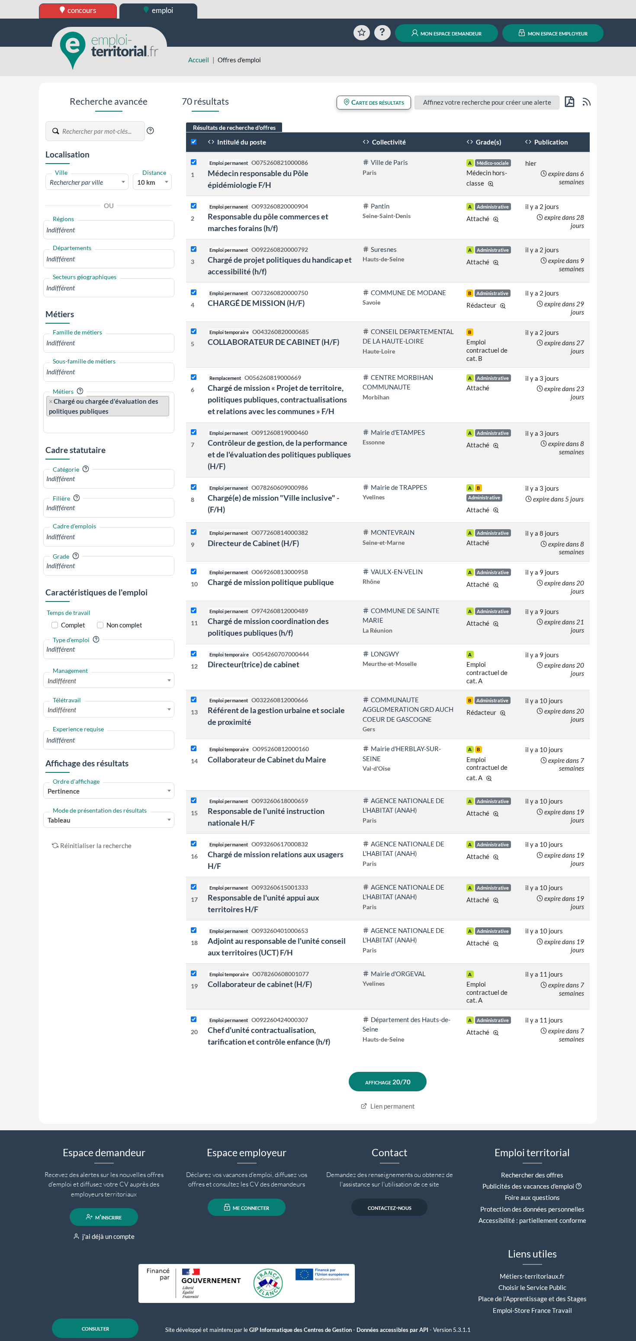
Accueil (198, 60)
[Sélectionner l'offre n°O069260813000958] (193, 572)
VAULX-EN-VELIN (397, 572)
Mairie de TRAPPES (399, 487)
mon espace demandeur (450, 33)
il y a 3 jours (542, 378)
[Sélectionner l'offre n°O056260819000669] (193, 378)
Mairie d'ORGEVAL (398, 974)
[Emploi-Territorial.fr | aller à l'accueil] (109, 50)
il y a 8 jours (542, 533)
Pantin (380, 206)
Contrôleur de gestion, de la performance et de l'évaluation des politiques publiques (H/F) (279, 454)
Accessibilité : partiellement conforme (532, 1220)
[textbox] (87, 182)
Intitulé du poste (241, 142)
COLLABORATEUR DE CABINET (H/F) (273, 342)
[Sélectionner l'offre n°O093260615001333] (193, 887)
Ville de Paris (389, 162)
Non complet (124, 625)
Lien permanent (392, 1106)
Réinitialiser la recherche (96, 845)
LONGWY (385, 654)
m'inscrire (108, 1217)
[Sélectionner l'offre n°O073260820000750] (193, 293)
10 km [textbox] (146, 182)
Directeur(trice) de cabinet (253, 664)
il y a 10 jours (544, 700)
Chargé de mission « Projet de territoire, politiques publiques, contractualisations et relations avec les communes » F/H (277, 399)
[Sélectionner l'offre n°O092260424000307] (193, 1020)
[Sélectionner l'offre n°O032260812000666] (193, 700)
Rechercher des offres (532, 1175)
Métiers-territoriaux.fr (532, 1276)
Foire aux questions (532, 1197)
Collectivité (388, 142)
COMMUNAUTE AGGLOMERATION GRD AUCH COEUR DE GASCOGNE (408, 709)
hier (530, 163)
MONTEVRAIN (392, 532)
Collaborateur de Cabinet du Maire (267, 759)
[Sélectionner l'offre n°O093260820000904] (193, 206)
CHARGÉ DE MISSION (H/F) (256, 303)
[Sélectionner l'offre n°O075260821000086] (193, 162)
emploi (162, 10)
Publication (550, 142)
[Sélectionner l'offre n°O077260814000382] (193, 532)
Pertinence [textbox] (64, 791)
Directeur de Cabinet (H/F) (253, 543)
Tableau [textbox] (59, 820)
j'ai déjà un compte (108, 1236)
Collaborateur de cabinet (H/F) (260, 984)
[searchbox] (108, 230)
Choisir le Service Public (532, 1287)
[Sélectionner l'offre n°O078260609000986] (193, 487)
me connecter (250, 1207)
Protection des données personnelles (532, 1209)
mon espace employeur (557, 33)
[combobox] (87, 182)
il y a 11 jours (544, 974)
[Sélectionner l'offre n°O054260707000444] (193, 654)
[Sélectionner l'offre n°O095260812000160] (193, 749)
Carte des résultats (377, 102)
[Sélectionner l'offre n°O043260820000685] (193, 332)
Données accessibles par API (392, 1330)
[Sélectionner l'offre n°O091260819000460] (193, 432)
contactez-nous (389, 1207)
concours (81, 10)
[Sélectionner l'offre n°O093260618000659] (193, 801)
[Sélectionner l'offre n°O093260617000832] (193, 844)
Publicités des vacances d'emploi (528, 1186)
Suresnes (384, 249)
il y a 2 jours (542, 206)
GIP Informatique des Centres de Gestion (300, 1330)
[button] (150, 130)
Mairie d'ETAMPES (398, 432)
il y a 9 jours (542, 572)
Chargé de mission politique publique (271, 582)
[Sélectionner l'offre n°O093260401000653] (193, 931)
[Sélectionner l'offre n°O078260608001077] (193, 974)
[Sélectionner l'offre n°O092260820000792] (193, 249)
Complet (73, 625)
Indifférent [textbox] (62, 681)
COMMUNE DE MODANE (408, 292)
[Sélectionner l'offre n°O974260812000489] (193, 611)
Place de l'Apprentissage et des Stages (532, 1298)
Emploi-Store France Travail (532, 1310)
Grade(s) (488, 142)
